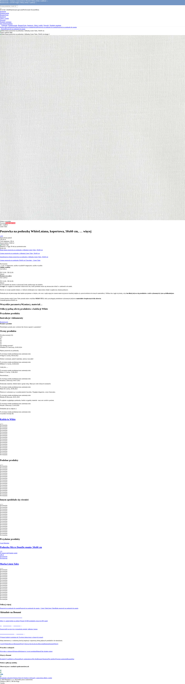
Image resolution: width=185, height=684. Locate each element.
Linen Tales (51, 608)
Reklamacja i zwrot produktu (27, 651)
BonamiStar (70, 659)
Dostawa (16, 651)
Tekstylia (17, 27)
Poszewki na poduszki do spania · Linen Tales (34, 608)
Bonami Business (42, 659)
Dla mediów (51, 659)
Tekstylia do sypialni (26, 27)
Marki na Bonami (14, 659)
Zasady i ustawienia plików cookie (41, 678)
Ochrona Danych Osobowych (22, 678)
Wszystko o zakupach (6, 651)
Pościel (35, 27)
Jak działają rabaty (47, 651)
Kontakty (3, 659)
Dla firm (34, 659)
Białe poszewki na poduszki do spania (66, 608)
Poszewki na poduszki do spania (67, 27)
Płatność (38, 651)
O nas (7, 659)
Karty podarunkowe (26, 659)
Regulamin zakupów (6, 678)
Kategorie (12, 27)
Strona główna (4, 27)
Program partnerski (61, 659)
